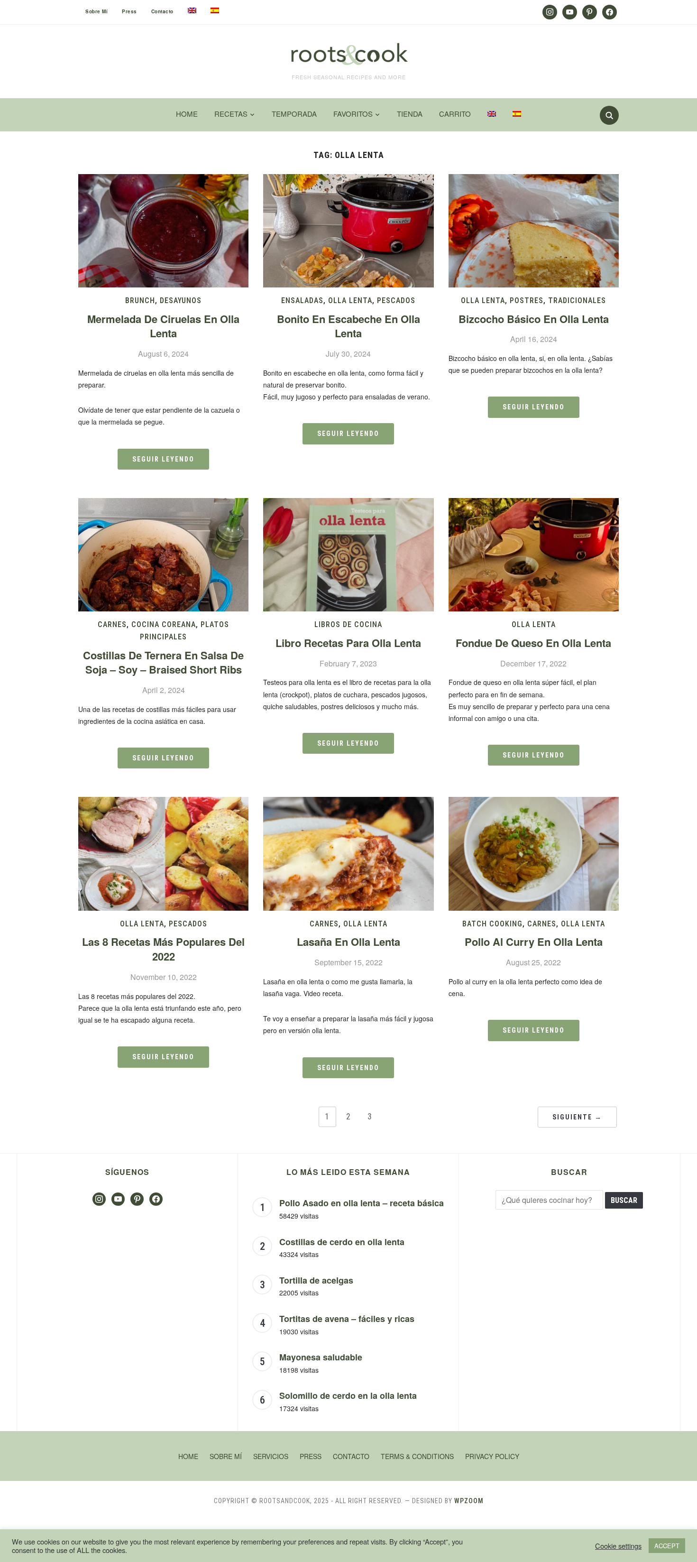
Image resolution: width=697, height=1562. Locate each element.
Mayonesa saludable (320, 1357)
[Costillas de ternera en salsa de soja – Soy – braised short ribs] (163, 504)
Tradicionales (577, 300)
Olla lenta (350, 300)
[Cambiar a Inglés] (192, 10)
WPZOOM (469, 1501)
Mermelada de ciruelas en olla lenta (163, 326)
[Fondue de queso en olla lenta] (534, 504)
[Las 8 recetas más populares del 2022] (163, 802)
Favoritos (353, 114)
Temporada (294, 114)
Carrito (455, 114)
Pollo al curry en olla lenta (534, 941)
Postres (526, 300)
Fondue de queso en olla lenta (533, 642)
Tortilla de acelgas (316, 1280)
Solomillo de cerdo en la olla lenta (348, 1395)
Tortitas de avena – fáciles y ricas (346, 1318)
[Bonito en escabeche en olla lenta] (348, 180)
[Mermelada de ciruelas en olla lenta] (163, 180)
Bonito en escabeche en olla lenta (348, 326)
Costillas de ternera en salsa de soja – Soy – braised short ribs (163, 662)
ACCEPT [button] (666, 1545)
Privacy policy (492, 1456)
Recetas (231, 114)
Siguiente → (577, 1117)
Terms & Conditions (417, 1456)
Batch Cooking (492, 923)
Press (129, 11)
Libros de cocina (348, 624)
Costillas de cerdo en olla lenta (341, 1242)
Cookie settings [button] (618, 1546)
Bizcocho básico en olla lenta (534, 318)
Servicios (270, 1456)
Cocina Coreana (163, 624)
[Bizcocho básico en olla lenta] (534, 180)
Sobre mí (96, 11)
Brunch (140, 300)
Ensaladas (302, 300)
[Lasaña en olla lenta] (348, 802)
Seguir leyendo (163, 459)
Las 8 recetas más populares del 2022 (163, 949)
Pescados (396, 300)
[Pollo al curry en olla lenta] (534, 802)
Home (187, 114)
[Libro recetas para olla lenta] (348, 504)
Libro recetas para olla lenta (348, 642)
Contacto (162, 11)
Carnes (112, 624)
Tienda (409, 114)
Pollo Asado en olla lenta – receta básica (361, 1203)
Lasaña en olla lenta (348, 941)
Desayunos (181, 300)
